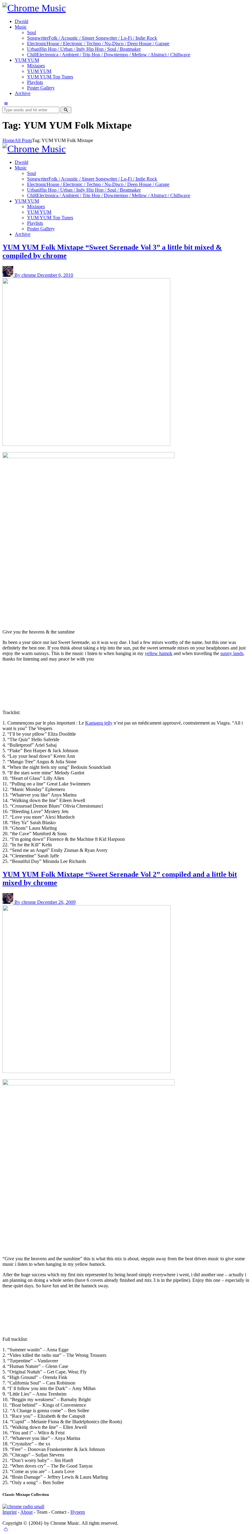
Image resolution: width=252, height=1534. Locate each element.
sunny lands (231, 653)
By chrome (25, 275)
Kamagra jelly (98, 722)
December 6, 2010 (55, 275)
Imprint (9, 1512)
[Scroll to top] (5, 1528)
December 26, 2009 (56, 902)
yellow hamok (158, 653)
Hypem (77, 1512)
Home (8, 140)
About (26, 1512)
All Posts (23, 140)
